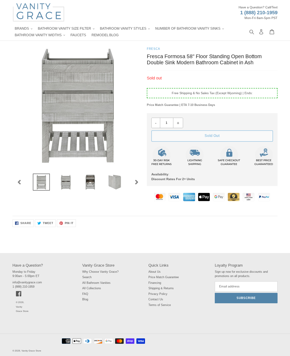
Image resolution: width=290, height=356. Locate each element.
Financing (154, 282)
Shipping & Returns (161, 288)
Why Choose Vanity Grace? (100, 271)
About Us (154, 271)
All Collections (91, 288)
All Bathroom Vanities (96, 282)
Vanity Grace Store (31, 350)
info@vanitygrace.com (27, 282)
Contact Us (155, 299)
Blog (85, 299)
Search (87, 277)
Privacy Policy (157, 294)
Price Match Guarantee (163, 277)
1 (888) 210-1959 (259, 12)
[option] (41, 182)
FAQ (85, 294)
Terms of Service (159, 305)
